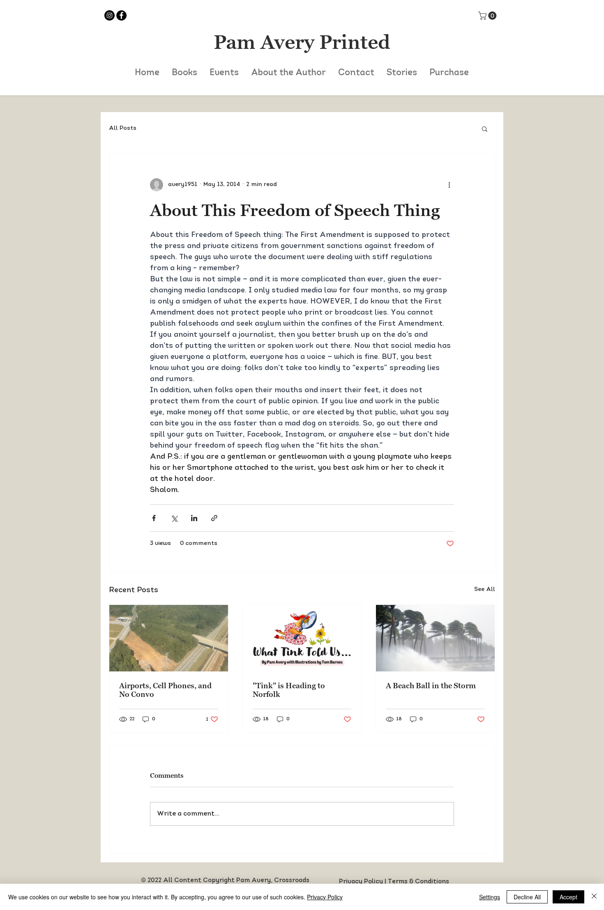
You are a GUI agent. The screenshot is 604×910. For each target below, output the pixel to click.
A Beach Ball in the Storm (431, 685)
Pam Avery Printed (302, 41)
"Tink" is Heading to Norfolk (289, 690)
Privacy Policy (361, 882)
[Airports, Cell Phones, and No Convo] (168, 638)
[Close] (594, 896)
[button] (488, 15)
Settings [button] (489, 897)
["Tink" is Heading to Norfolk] (302, 638)
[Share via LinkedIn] (194, 518)
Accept (568, 897)
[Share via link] (214, 518)
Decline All (527, 897)
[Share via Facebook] (154, 518)
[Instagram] (109, 15)
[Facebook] (121, 15)
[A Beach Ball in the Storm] (435, 638)
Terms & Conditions (418, 882)
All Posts (122, 128)
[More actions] (449, 185)
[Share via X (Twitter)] (174, 518)
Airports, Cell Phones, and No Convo (165, 690)
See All (484, 589)
